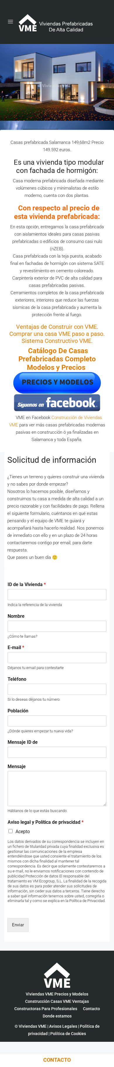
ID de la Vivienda (27, 584)
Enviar (18, 925)
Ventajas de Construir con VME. (57, 326)
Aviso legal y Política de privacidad (46, 822)
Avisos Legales (63, 1026)
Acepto (22, 831)
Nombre (16, 616)
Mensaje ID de (23, 742)
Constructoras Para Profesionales (45, 1008)
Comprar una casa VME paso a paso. (57, 333)
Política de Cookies (68, 1033)
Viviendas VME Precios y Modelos (57, 994)
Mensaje (17, 766)
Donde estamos (57, 1016)
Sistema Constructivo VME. (57, 340)
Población (18, 711)
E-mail (16, 647)
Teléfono (17, 679)
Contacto (91, 1008)
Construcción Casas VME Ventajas (57, 1001)
